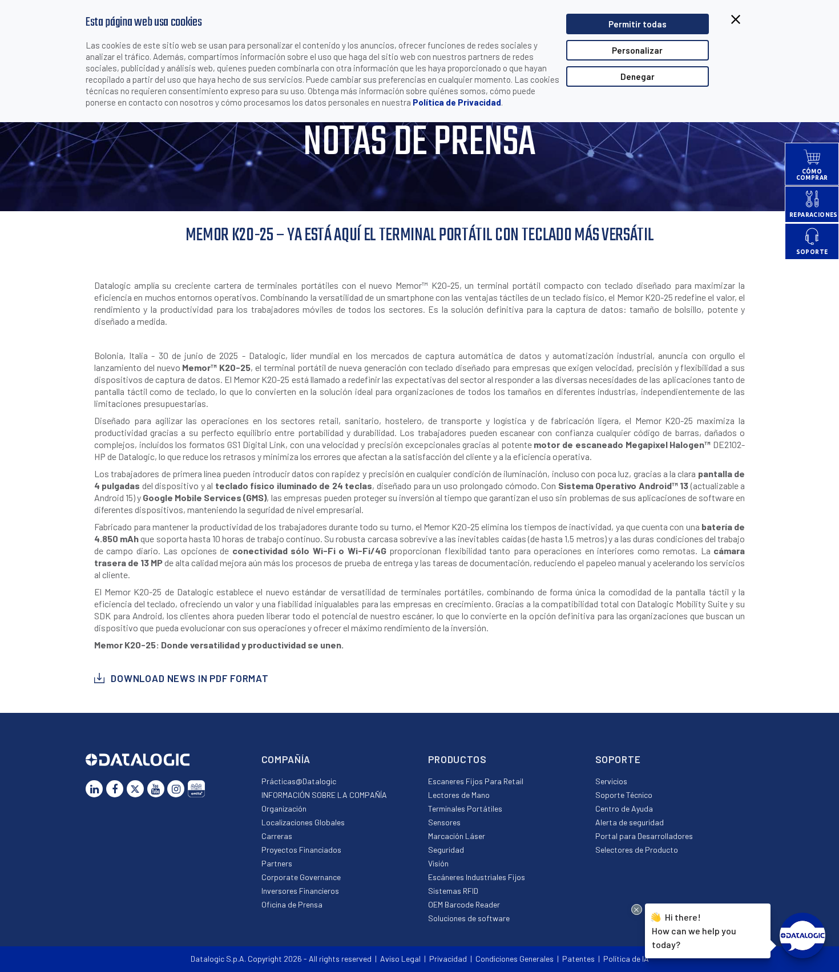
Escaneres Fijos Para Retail (475, 781)
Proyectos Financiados (301, 849)
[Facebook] (114, 788)
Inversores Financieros (300, 891)
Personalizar (637, 50)
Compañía (286, 759)
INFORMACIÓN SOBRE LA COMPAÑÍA (324, 795)
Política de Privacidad (457, 102)
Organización (283, 808)
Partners (276, 863)
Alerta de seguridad (629, 822)
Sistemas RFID (453, 891)
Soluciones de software (469, 918)
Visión (438, 863)
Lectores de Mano (459, 795)
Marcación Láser (456, 836)
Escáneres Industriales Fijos (476, 877)
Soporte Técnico (623, 795)
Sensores (444, 822)
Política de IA (626, 958)
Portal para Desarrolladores (644, 836)
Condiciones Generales (514, 958)
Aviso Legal (400, 958)
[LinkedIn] (94, 788)
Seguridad (446, 849)
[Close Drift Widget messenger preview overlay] (636, 909)
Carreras (276, 836)
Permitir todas (637, 24)
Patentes (578, 958)
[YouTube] (155, 788)
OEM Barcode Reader (464, 904)
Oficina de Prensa (291, 904)
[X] (135, 788)
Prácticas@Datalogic (298, 781)
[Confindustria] (196, 788)
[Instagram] (175, 788)
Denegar (637, 76)
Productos (457, 759)
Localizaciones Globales (303, 822)
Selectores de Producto (636, 849)
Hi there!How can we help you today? (694, 930)
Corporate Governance (301, 877)
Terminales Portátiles (465, 808)
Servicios (611, 781)
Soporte (618, 759)
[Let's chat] (802, 935)
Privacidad (448, 958)
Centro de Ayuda (624, 808)
